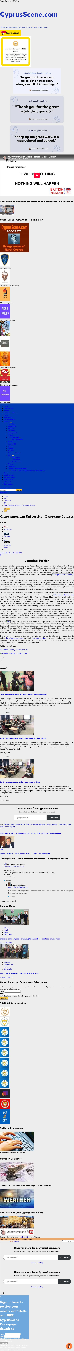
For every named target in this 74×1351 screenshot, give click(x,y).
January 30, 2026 (6, 977)
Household (12, 444)
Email (2, 994)
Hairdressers (16, 462)
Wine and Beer (17, 439)
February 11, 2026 (6, 943)
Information (8, 417)
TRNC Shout (8, 480)
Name (2, 991)
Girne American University (23, 824)
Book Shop (16, 457)
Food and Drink (13, 437)
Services (7, 422)
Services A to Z (9, 477)
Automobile (12, 426)
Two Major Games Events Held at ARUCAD (19, 973)
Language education (38, 824)
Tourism (10, 464)
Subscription (8, 484)
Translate (16, 1241)
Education (11, 431)
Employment (12, 433)
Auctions (11, 428)
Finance (10, 435)
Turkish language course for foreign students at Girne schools (23, 738)
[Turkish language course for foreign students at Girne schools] (17, 734)
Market (10, 446)
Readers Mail (8, 475)
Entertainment (8, 965)
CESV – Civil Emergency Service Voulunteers (28, 471)
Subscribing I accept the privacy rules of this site (20, 996)
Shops (10, 455)
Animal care (12, 424)
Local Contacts (9, 419)
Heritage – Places (10, 413)
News (6, 415)
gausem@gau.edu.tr (39, 638)
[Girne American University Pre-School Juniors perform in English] (17, 690)
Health (6, 410)
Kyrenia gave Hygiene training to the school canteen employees (30, 939)
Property (11, 448)
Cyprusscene (8, 408)
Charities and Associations (17, 468)
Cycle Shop (16, 459)
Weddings (11, 466)
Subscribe (3, 492)
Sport (6, 473)
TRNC (2, 827)
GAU (5, 511)
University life (8, 969)
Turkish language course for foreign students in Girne (20, 782)
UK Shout (7, 482)
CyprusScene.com (29, 14)
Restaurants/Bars (14, 453)
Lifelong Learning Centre (54, 824)
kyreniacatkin (4, 553)
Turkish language (10, 827)
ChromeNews (25, 1237)
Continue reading (37, 1263)
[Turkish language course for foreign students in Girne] (17, 778)
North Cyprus (67, 824)
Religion (11, 451)
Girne (12, 824)
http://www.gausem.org (15, 638)
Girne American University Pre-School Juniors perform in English (23, 694)
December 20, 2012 (15, 553)
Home (6, 406)
